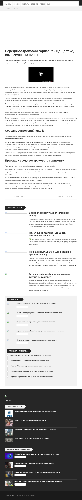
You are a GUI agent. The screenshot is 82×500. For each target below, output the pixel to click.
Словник (34, 4)
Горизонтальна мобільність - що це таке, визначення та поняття (40, 331)
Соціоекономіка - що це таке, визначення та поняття (35, 322)
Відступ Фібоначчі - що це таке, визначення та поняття (30, 366)
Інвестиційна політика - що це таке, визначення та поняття (48, 234)
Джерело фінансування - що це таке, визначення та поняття (32, 371)
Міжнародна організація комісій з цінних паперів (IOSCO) (35, 411)
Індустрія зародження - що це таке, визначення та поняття (31, 377)
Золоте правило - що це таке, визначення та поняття (29, 360)
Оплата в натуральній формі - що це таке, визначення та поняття (38, 481)
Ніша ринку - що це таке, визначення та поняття (32, 438)
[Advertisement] (41, 26)
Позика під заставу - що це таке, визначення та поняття (36, 340)
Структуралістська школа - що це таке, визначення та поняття (37, 472)
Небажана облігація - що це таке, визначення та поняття (35, 429)
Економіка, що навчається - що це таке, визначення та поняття (37, 454)
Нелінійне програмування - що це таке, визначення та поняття (39, 313)
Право (49, 4)
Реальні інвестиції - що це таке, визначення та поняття (36, 303)
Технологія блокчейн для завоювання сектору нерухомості (49, 275)
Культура (25, 4)
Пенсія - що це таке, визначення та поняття (30, 420)
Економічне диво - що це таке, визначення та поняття (34, 463)
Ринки (42, 4)
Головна (7, 4)
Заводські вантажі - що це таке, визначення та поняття (30, 355)
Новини (17, 4)
